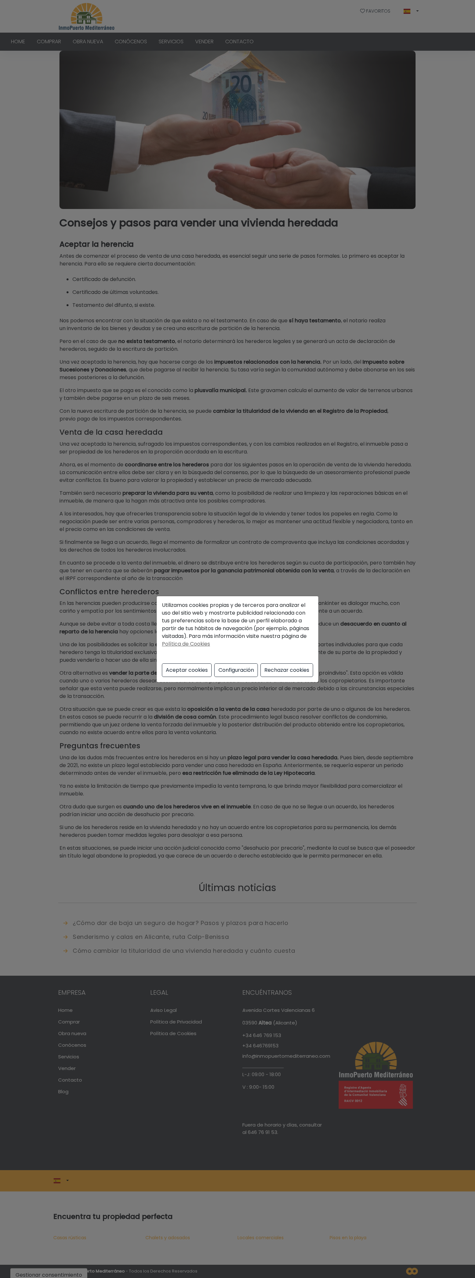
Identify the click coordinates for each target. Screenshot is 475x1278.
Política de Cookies (186, 644)
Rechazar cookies (286, 670)
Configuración (236, 670)
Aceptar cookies (187, 670)
